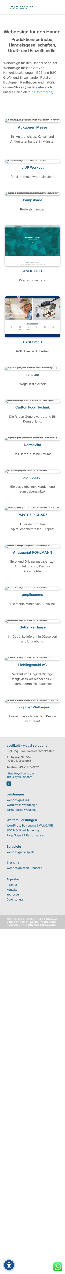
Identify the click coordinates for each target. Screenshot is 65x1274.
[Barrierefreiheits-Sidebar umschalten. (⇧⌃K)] (9, 1265)
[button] (55, 7)
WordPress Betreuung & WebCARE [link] (29, 825)
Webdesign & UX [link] (17, 800)
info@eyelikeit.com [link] (19, 777)
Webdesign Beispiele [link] (20, 852)
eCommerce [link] (43, 92)
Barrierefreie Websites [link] (21, 810)
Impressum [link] (13, 894)
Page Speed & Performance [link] (25, 835)
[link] (20, 7)
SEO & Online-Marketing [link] (22, 830)
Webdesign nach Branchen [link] (24, 868)
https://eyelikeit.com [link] (20, 773)
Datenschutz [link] (14, 899)
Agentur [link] (11, 885)
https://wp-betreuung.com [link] (42, 924)
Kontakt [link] (11, 890)
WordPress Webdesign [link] (21, 805)
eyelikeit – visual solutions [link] (43, 922)
